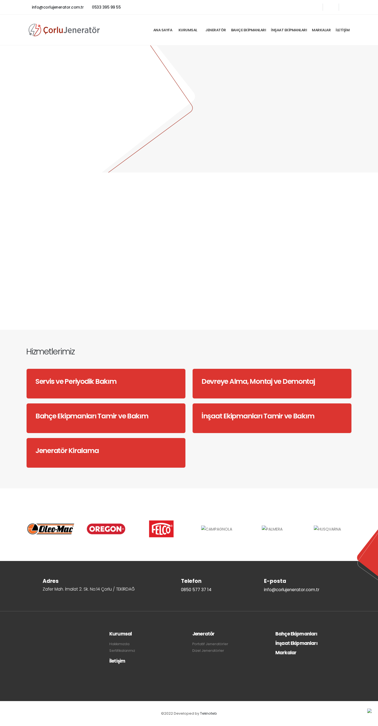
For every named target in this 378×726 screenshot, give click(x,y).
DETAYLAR (50, 301)
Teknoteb (208, 713)
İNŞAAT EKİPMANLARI (289, 30)
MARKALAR (321, 30)
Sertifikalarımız (122, 650)
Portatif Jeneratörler (210, 644)
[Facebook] (314, 7)
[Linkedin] (330, 7)
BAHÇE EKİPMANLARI (248, 30)
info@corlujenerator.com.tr (57, 7)
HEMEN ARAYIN (304, 195)
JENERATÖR (215, 30)
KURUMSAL (187, 30)
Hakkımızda (119, 644)
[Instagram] (346, 7)
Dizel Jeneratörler (208, 650)
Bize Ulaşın (51, 124)
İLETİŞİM (342, 30)
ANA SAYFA (162, 30)
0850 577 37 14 (122, 303)
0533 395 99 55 (106, 7)
